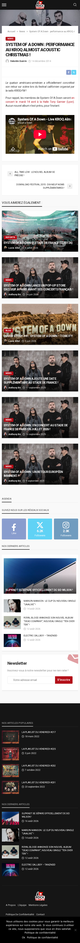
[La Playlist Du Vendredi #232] (10, 770)
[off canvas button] (4, 5)
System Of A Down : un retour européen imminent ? (33, 474)
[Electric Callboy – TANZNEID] (12, 640)
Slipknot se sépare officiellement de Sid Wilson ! (39, 589)
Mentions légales (38, 905)
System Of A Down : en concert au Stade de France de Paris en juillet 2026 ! (36, 427)
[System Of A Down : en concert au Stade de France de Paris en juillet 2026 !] (40, 417)
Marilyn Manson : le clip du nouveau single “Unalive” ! (50, 602)
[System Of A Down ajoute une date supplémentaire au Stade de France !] (40, 370)
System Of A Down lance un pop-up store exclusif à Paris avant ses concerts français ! (38, 287)
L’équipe (22, 905)
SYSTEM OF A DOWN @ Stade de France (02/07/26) (38, 243)
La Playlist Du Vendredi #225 (39, 748)
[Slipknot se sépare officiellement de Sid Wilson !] (40, 576)
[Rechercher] (75, 5)
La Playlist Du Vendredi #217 (39, 732)
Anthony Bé (14, 294)
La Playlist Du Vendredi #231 (39, 782)
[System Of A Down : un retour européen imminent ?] (40, 464)
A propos (11, 905)
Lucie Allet (14, 248)
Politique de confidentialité (20, 914)
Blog (8, 330)
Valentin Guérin (18, 61)
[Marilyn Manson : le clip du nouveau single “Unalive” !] (12, 605)
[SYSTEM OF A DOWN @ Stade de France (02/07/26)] (40, 231)
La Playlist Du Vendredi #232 (39, 765)
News (10, 38)
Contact (40, 914)
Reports (10, 237)
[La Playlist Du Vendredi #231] (10, 787)
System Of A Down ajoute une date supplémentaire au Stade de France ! (31, 380)
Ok (23, 937)
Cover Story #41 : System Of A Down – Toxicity (38, 336)
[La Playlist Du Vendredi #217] (10, 737)
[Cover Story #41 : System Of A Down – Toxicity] (40, 324)
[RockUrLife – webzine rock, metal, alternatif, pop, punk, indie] (40, 895)
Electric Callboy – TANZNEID (40, 635)
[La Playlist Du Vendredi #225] (10, 753)
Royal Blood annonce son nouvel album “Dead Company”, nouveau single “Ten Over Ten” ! (49, 621)
